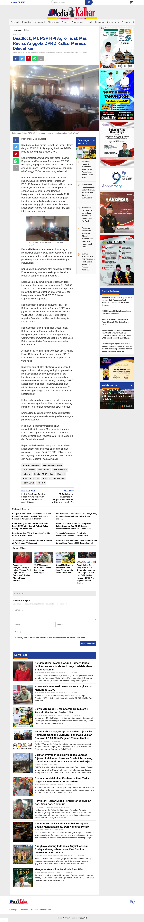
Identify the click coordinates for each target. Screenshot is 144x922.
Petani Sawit (28, 483)
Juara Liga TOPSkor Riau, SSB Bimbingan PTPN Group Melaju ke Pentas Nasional (88, 262)
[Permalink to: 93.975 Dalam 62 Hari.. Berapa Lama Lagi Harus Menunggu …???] (44, 558)
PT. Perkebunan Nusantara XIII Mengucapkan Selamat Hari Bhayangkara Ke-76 (62, 496)
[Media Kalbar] (72, 13)
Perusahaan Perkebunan (54, 478)
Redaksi (34, 910)
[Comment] (41, 58)
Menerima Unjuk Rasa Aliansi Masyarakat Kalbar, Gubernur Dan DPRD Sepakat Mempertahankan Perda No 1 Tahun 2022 (73, 526)
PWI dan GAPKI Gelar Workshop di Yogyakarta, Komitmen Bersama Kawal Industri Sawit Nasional (76, 516)
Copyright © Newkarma (18, 910)
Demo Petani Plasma (52, 465)
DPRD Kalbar (29, 469)
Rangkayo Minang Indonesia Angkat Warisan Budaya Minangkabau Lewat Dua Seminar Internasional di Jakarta (61, 849)
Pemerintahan (51, 52)
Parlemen (42, 52)
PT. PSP (41, 483)
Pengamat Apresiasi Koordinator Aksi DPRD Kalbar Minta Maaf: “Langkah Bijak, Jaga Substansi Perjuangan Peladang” (31, 516)
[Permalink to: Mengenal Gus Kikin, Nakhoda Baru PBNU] (23, 877)
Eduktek (37, 715)
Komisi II (61, 474)
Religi (58, 872)
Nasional (49, 855)
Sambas (44, 764)
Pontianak (66, 52)
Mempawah (35, 52)
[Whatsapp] (35, 58)
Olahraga (52, 715)
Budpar (37, 855)
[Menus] (131, 2)
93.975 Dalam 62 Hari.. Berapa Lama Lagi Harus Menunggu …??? (116, 312)
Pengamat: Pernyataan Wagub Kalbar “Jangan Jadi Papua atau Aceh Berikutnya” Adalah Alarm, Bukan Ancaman (22, 573)
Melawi (42, 829)
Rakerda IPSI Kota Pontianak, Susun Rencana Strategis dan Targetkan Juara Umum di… (88, 193)
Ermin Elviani (44, 469)
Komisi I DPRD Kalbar (44, 474)
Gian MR (83, 918)
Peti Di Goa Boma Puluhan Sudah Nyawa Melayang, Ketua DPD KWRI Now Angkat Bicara (33, 496)
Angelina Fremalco (31, 465)
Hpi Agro (26, 474)
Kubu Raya (38, 741)
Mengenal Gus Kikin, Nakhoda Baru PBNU (60, 869)
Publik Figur (74, 52)
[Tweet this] (22, 58)
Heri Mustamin (60, 469)
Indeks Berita (45, 910)
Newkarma (67, 918)
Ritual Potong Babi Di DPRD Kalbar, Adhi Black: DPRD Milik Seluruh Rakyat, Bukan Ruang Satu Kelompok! (30, 526)
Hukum (28, 52)
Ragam (70, 855)
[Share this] (16, 58)
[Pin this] (28, 58)
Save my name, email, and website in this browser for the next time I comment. (50, 638)
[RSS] (131, 902)
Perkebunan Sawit (31, 478)
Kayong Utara (44, 784)
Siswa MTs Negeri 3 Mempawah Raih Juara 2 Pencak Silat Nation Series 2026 (87, 169)
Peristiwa (59, 52)
